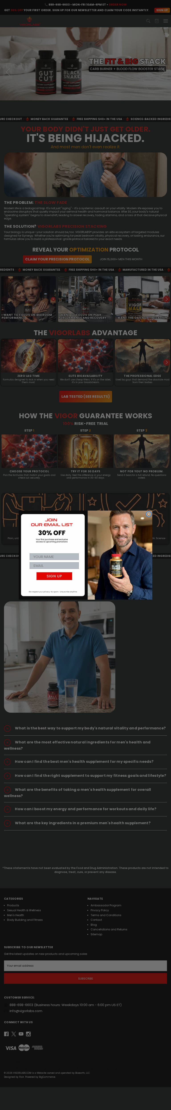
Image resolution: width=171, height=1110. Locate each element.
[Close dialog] (149, 514)
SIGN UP (54, 576)
